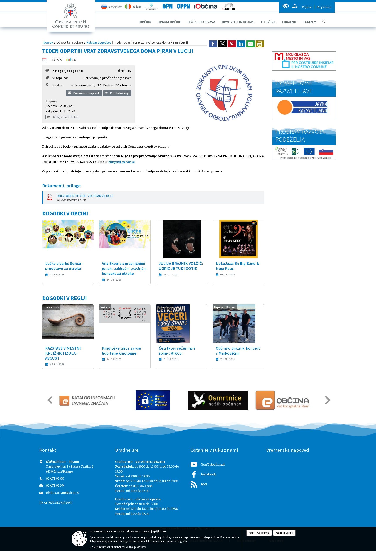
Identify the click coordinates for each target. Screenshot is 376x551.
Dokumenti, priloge (61, 186)
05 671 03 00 (55, 478)
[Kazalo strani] (294, 5)
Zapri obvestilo (284, 533)
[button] (49, 400)
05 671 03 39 (55, 485)
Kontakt (47, 450)
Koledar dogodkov (99, 42)
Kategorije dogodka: (67, 71)
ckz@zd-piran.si (121, 162)
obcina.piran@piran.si (62, 493)
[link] (213, 43)
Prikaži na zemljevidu (86, 93)
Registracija (324, 7)
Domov (48, 42)
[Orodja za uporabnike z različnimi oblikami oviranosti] (285, 5)
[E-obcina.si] (283, 400)
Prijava (307, 7)
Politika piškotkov (135, 547)
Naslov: (57, 85)
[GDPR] (153, 400)
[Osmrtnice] (217, 400)
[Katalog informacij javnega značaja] (87, 400)
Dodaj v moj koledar (64, 117)
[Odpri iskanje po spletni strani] (323, 21)
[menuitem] (145, 21)
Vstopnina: (60, 78)
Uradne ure (126, 450)
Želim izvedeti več (259, 533)
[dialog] (259, 43)
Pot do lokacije (119, 93)
